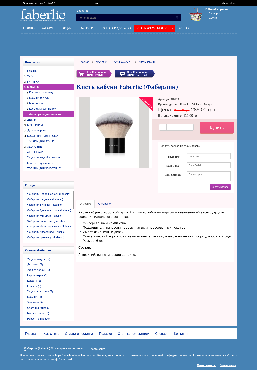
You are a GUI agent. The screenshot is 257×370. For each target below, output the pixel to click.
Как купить (88, 28)
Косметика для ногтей (42, 108)
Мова (232, 3)
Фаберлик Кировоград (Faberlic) (46, 231)
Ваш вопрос (173, 174)
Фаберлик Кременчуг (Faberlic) (45, 237)
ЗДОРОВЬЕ (34, 146)
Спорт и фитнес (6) (38, 307)
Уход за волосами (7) (40, 291)
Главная (29, 28)
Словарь (161, 333)
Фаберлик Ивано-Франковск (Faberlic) (49, 226)
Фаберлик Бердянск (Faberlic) (45, 199)
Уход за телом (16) (38, 269)
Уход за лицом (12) (38, 259)
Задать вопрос (220, 187)
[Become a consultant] (135, 73)
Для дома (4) (35, 264)
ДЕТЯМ (31, 119)
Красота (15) (34, 280)
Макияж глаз (37, 103)
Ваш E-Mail (173, 165)
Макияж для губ (39, 97)
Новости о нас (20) (38, 318)
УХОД (30, 76)
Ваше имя (174, 156)
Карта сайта (98, 348)
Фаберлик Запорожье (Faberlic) (46, 221)
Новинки (32, 70)
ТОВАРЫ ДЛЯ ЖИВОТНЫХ (44, 168)
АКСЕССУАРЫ (36, 152)
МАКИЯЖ (33, 87)
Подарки (105, 333)
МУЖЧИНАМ (35, 125)
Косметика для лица (41, 92)
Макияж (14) (34, 296)
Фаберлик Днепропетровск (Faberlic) (49, 210)
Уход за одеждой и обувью (43, 157)
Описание (85, 203)
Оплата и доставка (117, 28)
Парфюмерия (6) (37, 275)
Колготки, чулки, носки (41, 163)
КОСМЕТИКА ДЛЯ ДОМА (42, 135)
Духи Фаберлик (36, 130)
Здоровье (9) (35, 302)
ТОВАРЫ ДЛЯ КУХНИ (40, 141)
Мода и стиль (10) (38, 313)
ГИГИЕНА (33, 81)
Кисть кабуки (147, 61)
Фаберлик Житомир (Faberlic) (44, 215)
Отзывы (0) (104, 203)
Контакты (186, 28)
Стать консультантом (133, 333)
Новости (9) (34, 286)
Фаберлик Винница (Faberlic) (44, 204)
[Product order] (94, 73)
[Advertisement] (128, 46)
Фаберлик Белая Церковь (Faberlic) (48, 193)
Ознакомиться (206, 365)
